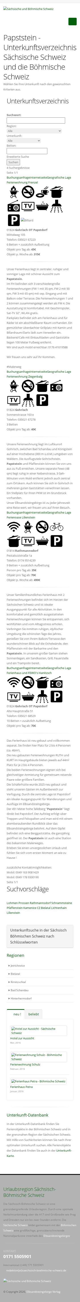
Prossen (23, 903)
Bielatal (45, 908)
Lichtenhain (59, 908)
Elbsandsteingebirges (57, 1235)
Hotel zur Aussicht (22, 1038)
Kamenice (29, 908)
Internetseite (38, 177)
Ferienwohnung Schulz (25, 1064)
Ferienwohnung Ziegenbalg (24, 376)
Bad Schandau (19, 990)
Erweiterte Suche (18, 157)
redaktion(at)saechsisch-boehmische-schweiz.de (36, 1270)
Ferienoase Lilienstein (21, 517)
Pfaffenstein (15, 908)
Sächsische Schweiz (15, 1225)
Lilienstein (13, 913)
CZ (38, 908)
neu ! (17, 1014)
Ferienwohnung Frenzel (22, 182)
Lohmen (12, 903)
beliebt (33, 1014)
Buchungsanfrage (18, 177)
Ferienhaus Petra (21, 1087)
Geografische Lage (59, 177)
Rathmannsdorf (40, 903)
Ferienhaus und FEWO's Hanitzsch (29, 673)
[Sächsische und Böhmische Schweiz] (30, 8)
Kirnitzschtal (18, 982)
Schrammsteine (61, 903)
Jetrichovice (18, 965)
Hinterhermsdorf (21, 998)
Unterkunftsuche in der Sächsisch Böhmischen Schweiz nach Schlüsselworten (38, 936)
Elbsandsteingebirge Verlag (43, 1291)
